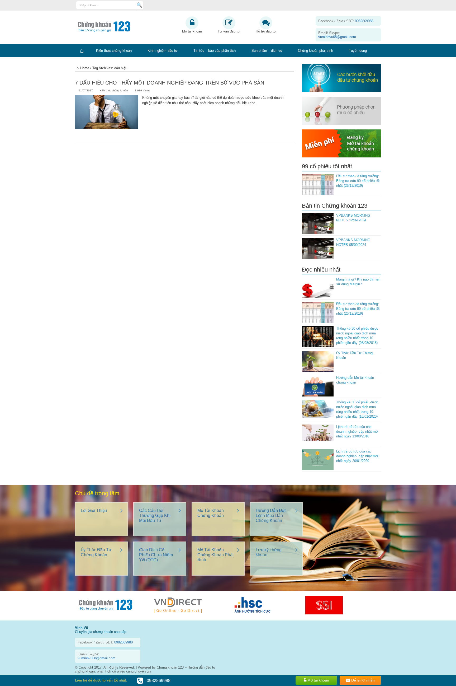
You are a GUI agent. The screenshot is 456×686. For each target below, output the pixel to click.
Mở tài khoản (192, 31)
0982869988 (158, 680)
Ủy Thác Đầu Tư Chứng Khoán (96, 552)
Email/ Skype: (337, 35)
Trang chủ (81, 50)
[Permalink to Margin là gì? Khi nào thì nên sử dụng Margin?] (318, 287)
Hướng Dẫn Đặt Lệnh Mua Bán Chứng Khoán (271, 515)
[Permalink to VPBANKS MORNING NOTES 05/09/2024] (318, 248)
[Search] (139, 5)
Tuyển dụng (358, 51)
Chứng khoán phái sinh (315, 51)
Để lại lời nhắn (362, 680)
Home (84, 68)
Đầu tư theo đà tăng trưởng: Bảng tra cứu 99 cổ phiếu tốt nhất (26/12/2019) (358, 181)
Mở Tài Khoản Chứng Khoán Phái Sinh (215, 555)
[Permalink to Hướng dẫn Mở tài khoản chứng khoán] (318, 385)
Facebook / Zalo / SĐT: (345, 21)
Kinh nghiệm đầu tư (163, 51)
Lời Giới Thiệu (94, 510)
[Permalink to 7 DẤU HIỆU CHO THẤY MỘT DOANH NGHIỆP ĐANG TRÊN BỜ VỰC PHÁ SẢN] (106, 116)
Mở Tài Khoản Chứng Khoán (210, 513)
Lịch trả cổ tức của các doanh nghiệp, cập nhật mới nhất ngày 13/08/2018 (357, 431)
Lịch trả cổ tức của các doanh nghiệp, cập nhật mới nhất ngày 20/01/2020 (357, 456)
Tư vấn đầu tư (229, 31)
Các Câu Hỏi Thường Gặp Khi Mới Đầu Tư (154, 515)
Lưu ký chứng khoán (269, 552)
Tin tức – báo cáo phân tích (214, 51)
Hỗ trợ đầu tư (266, 31)
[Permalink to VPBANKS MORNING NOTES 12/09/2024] (318, 223)
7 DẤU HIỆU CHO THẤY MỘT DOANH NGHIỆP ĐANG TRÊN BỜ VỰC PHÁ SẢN (169, 83)
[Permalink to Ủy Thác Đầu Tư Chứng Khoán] (318, 361)
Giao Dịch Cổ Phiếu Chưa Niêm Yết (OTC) (156, 555)
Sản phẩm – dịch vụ (266, 51)
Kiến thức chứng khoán (114, 51)
